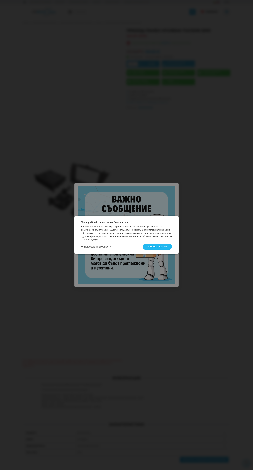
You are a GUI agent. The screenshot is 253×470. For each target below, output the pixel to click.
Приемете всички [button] (157, 246)
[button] (96, 246)
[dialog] (126, 235)
